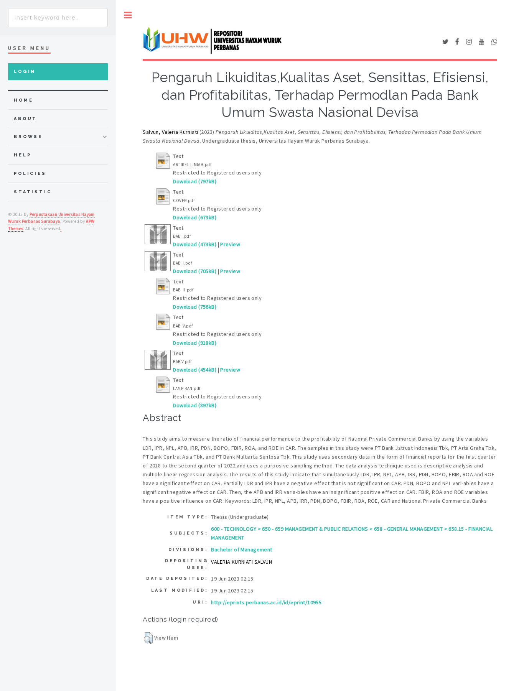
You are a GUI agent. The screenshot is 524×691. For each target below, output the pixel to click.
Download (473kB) (194, 244)
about (25, 118)
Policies (30, 173)
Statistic (33, 191)
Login (25, 71)
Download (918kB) (194, 342)
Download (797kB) (194, 181)
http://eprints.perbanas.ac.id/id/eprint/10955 (266, 602)
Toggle (128, 15)
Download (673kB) (194, 217)
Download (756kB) (194, 306)
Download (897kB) (194, 405)
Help (22, 155)
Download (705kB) (194, 271)
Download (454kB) (194, 369)
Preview (230, 244)
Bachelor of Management (241, 549)
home (23, 100)
